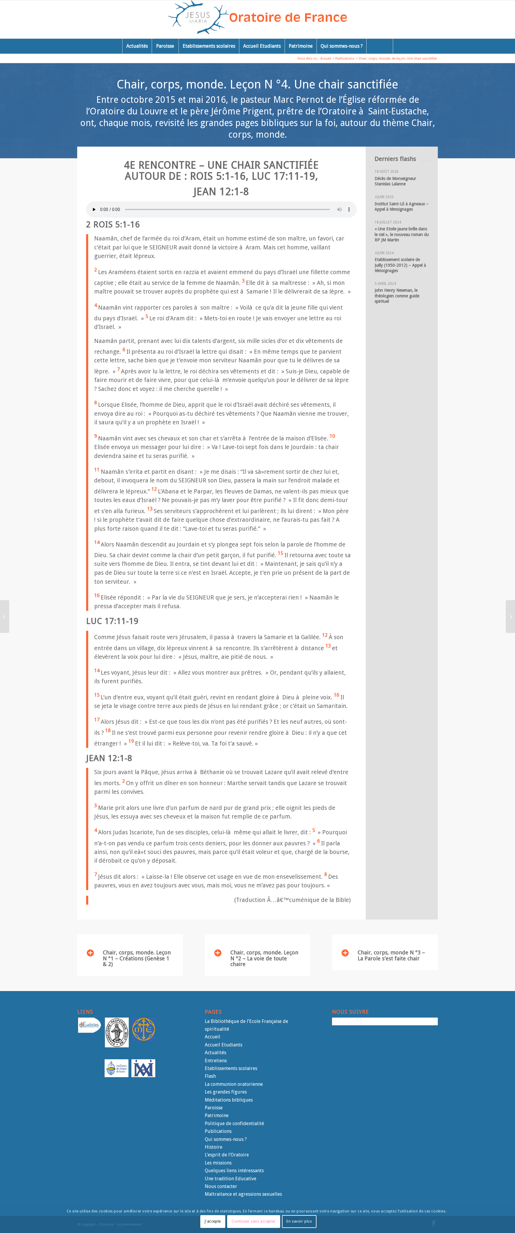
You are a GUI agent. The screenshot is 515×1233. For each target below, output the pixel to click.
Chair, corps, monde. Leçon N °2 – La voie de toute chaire (264, 958)
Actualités (215, 1052)
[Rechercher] (379, 46)
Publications (218, 1131)
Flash (210, 1076)
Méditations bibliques (229, 1100)
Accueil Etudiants (223, 1045)
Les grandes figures (226, 1092)
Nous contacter (221, 1186)
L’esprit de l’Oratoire (227, 1155)
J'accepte (213, 1221)
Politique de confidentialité (234, 1123)
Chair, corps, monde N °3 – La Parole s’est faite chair (391, 955)
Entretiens (216, 1060)
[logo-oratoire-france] (257, 19)
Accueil (212, 1037)
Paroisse (214, 1108)
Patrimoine (217, 1115)
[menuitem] (137, 46)
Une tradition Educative (230, 1178)
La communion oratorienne (234, 1084)
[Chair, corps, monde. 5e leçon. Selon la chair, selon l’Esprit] (510, 616)
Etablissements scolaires (231, 1068)
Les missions (218, 1163)
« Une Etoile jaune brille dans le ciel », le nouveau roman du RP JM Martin (402, 234)
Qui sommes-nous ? (226, 1139)
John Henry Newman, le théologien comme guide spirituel (397, 295)
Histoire (213, 1147)
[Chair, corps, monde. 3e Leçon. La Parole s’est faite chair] (4, 616)
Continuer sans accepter (254, 1221)
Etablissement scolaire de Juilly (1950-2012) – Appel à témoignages (401, 265)
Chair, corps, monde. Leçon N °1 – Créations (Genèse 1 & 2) (137, 958)
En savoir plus (299, 1221)
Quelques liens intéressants (234, 1170)
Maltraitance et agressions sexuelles (243, 1194)
